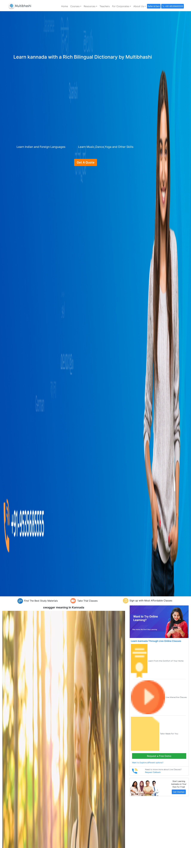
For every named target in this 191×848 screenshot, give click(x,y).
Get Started (178, 792)
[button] (76, 6)
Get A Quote (85, 162)
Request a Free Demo (159, 755)
